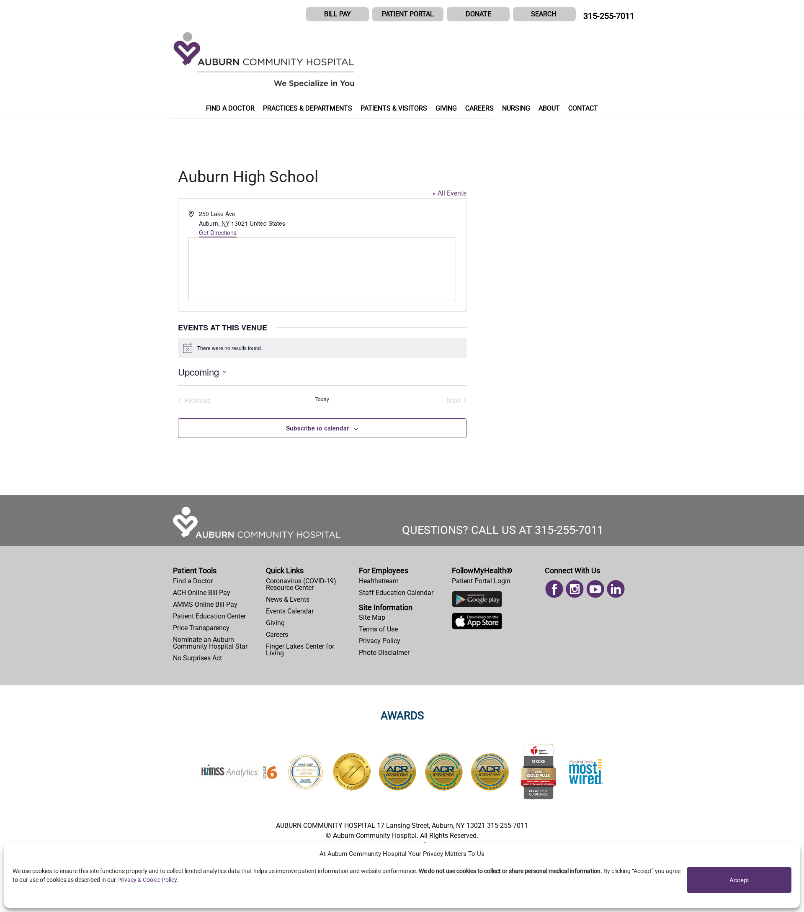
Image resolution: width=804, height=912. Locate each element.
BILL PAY (337, 14)
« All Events (449, 193)
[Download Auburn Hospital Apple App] (477, 623)
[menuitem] (216, 581)
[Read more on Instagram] (574, 588)
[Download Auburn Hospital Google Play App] (477, 601)
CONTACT (583, 108)
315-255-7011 (608, 16)
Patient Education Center (209, 616)
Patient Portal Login (481, 581)
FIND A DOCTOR (230, 108)
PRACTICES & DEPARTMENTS (307, 108)
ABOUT (549, 108)
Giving (275, 623)
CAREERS (479, 108)
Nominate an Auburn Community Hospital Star (210, 643)
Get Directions (218, 232)
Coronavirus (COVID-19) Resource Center (301, 584)
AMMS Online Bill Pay (205, 604)
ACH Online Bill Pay (201, 593)
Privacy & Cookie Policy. (147, 879)
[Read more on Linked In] (615, 588)
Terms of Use (378, 629)
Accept (739, 880)
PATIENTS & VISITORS (394, 108)
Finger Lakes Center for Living (300, 649)
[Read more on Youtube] (595, 588)
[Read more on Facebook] (554, 588)
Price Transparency (201, 628)
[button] (544, 14)
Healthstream (379, 581)
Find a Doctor (193, 581)
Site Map (372, 617)
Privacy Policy (379, 641)
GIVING (446, 108)
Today (322, 399)
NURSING (516, 108)
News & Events (287, 599)
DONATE (478, 14)
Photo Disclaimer (384, 653)
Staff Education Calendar (396, 593)
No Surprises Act (197, 658)
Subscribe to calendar (317, 428)
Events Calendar (290, 611)
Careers (277, 635)
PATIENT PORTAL (408, 14)
